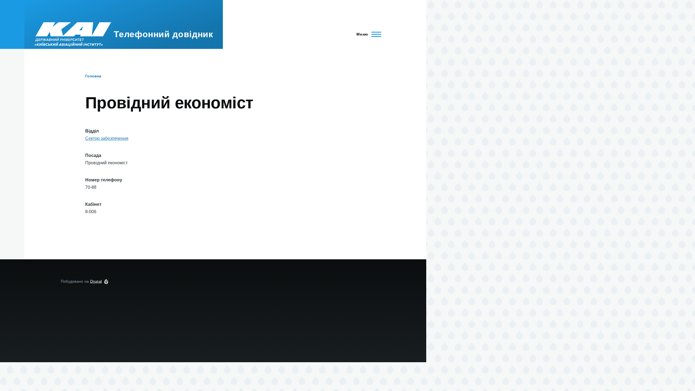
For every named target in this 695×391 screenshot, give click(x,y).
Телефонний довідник (163, 34)
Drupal (96, 281)
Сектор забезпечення (106, 138)
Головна (93, 76)
